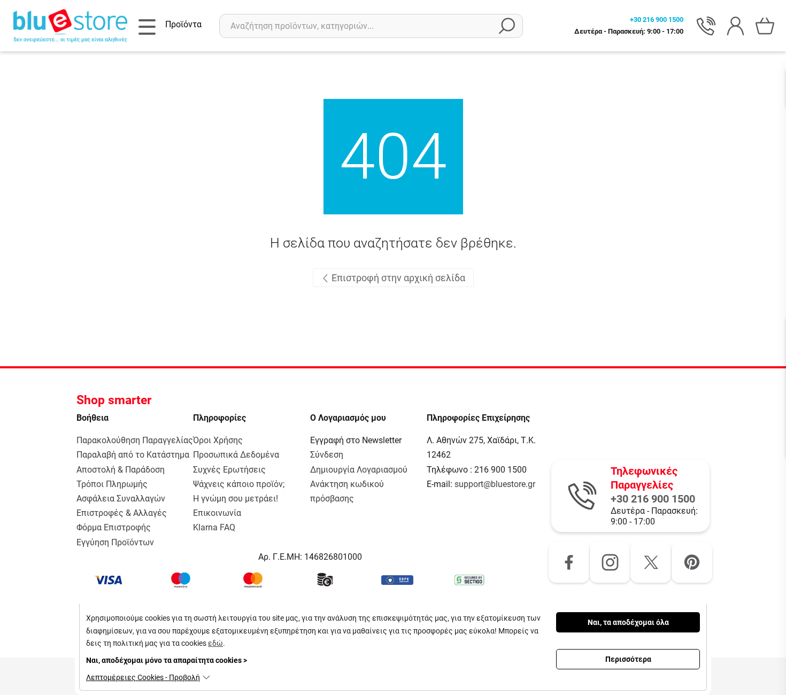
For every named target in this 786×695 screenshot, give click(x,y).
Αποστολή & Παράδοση (120, 470)
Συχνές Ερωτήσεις (229, 470)
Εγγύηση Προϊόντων (115, 542)
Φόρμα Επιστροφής (113, 527)
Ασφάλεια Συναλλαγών (120, 498)
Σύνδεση (326, 455)
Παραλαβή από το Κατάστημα (132, 455)
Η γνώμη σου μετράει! (235, 498)
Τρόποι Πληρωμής (112, 484)
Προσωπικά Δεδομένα (236, 455)
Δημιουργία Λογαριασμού (358, 470)
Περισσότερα (628, 659)
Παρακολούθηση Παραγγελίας (134, 440)
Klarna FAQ (214, 527)
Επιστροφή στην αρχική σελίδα (397, 277)
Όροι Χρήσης (218, 440)
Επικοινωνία (217, 513)
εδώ (215, 643)
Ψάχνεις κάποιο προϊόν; (238, 484)
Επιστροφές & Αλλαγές (121, 513)
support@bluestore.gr (494, 484)
